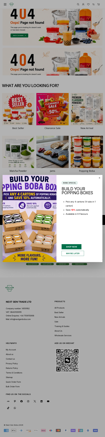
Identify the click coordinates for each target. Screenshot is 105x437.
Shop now (71, 247)
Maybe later (73, 253)
